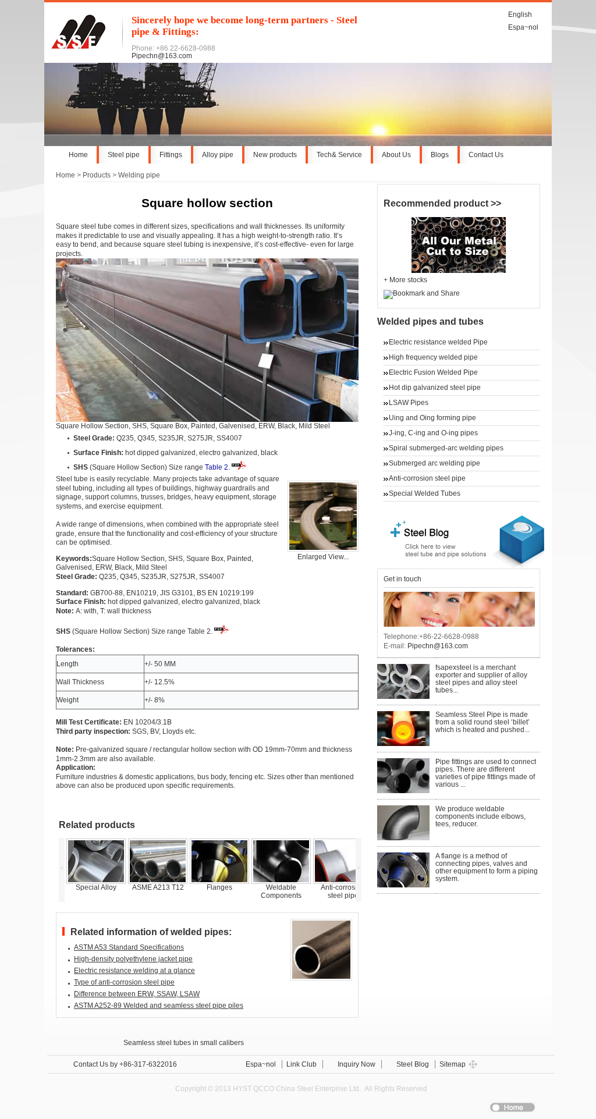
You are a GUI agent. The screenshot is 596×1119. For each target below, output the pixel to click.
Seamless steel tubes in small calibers (183, 1043)
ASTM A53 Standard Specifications (129, 947)
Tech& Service (339, 155)
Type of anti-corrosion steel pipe (124, 982)
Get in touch (402, 579)
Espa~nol (523, 27)
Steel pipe (124, 155)
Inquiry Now (356, 1064)
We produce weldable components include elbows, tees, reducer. (480, 816)
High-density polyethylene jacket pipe (133, 959)
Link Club (301, 1064)
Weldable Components (281, 891)
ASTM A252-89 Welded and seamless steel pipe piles (158, 1005)
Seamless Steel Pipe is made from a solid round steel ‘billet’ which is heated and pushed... (482, 722)
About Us (396, 155)
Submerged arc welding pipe (434, 463)
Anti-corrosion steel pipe (343, 891)
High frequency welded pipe (433, 357)
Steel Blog (412, 1064)
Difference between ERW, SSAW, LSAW (137, 994)
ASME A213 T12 (158, 887)
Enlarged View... (323, 557)
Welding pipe (139, 175)
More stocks (408, 280)
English (520, 14)
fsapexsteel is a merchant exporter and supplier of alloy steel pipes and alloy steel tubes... (481, 679)
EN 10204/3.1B (147, 722)
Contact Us (486, 155)
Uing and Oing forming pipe (432, 418)
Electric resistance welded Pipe (438, 342)
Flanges (219, 887)
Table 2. (217, 467)
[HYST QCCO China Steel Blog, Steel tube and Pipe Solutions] (466, 566)
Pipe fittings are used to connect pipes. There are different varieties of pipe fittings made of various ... (485, 773)
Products (97, 175)
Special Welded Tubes (424, 493)
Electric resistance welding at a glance (134, 971)
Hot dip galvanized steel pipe (435, 387)
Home (78, 155)
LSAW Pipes (408, 403)
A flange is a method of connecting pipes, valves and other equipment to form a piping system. (486, 867)
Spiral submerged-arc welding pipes (446, 448)
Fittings (170, 155)
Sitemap (452, 1064)
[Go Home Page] (85, 46)
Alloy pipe (217, 155)
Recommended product (437, 203)
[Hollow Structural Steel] (323, 549)
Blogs (440, 155)
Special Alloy (96, 887)
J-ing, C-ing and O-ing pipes (433, 433)
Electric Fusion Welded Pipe (433, 372)
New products (275, 155)
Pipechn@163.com (162, 56)
